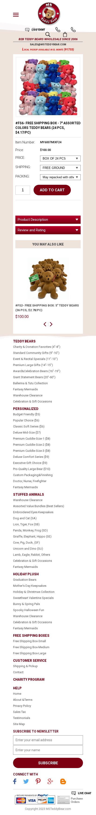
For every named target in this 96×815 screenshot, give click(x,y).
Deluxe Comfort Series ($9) (31, 457)
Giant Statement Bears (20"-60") (34, 377)
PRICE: (20, 158)
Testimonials (21, 718)
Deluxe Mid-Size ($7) (27, 432)
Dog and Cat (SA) (25, 518)
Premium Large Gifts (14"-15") (33, 365)
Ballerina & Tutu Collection (30, 383)
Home (17, 693)
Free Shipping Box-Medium (31, 647)
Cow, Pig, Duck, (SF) (26, 542)
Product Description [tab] (33, 219)
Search (48, 34)
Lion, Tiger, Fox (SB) (26, 524)
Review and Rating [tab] (31, 230)
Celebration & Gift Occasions (32, 401)
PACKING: (22, 176)
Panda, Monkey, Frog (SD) (30, 530)
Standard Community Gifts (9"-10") (36, 353)
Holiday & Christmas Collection (34, 592)
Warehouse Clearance (27, 395)
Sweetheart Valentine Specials (33, 598)
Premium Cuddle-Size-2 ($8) (31, 444)
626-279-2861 (57, 29)
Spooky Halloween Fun (28, 610)
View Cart (65, 34)
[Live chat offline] (81, 793)
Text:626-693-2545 (73, 29)
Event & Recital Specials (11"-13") (35, 359)
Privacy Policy (22, 706)
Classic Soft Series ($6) (29, 426)
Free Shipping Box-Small (29, 641)
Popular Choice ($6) (26, 420)
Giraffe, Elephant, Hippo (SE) (32, 536)
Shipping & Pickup (25, 666)
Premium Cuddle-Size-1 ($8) (31, 438)
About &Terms (22, 699)
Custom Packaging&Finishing (33, 475)
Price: (19, 150)
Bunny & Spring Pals (26, 604)
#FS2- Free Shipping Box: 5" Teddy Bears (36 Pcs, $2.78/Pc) (47, 308)
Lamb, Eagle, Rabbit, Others (31, 554)
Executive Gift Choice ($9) (30, 463)
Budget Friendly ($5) (26, 414)
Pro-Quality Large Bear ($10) (31, 469)
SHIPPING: (23, 167)
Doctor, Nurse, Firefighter (29, 481)
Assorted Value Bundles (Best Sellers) (38, 506)
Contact (18, 672)
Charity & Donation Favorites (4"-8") (36, 347)
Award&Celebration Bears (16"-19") (36, 371)
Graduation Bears (24, 579)
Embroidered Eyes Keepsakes (33, 512)
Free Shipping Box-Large (29, 653)
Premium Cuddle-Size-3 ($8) (31, 450)
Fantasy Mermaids (25, 389)
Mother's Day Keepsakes (29, 585)
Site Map (19, 724)
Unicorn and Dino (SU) (28, 548)
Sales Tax (19, 712)
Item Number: (25, 142)
